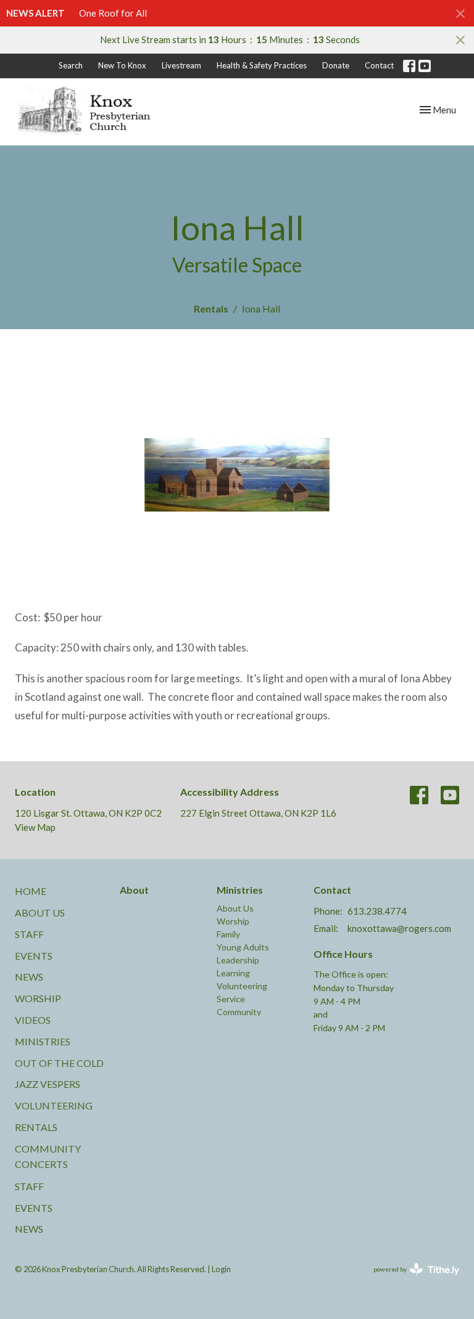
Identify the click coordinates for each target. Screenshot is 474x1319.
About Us (40, 912)
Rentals (211, 308)
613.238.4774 (377, 911)
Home (30, 891)
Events (33, 956)
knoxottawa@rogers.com (399, 928)
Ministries (42, 1041)
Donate (335, 65)
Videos (33, 1020)
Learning (233, 973)
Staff (29, 934)
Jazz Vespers (47, 1084)
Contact (379, 65)
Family (228, 934)
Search (71, 65)
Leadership (238, 960)
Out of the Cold (59, 1063)
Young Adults (243, 947)
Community (239, 1012)
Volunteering (54, 1105)
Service (231, 999)
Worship (38, 998)
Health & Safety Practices (262, 65)
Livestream (181, 65)
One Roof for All (113, 12)
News (29, 976)
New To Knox (122, 65)
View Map (35, 827)
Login (221, 1269)
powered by (410, 1279)
